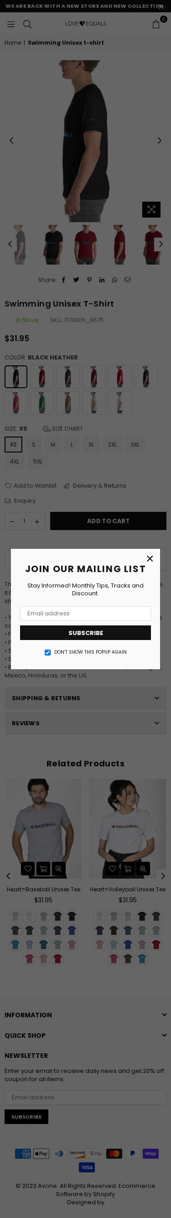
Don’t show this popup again (90, 652)
